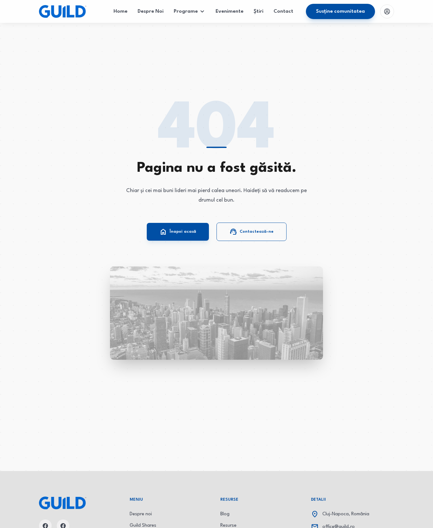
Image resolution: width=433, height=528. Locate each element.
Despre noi (141, 514)
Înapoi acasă (177, 231)
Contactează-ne (251, 231)
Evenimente (229, 11)
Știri (258, 11)
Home (120, 11)
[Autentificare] (387, 11)
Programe (186, 11)
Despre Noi (151, 11)
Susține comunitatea (340, 11)
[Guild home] (62, 11)
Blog (224, 514)
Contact (283, 11)
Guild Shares (143, 525)
